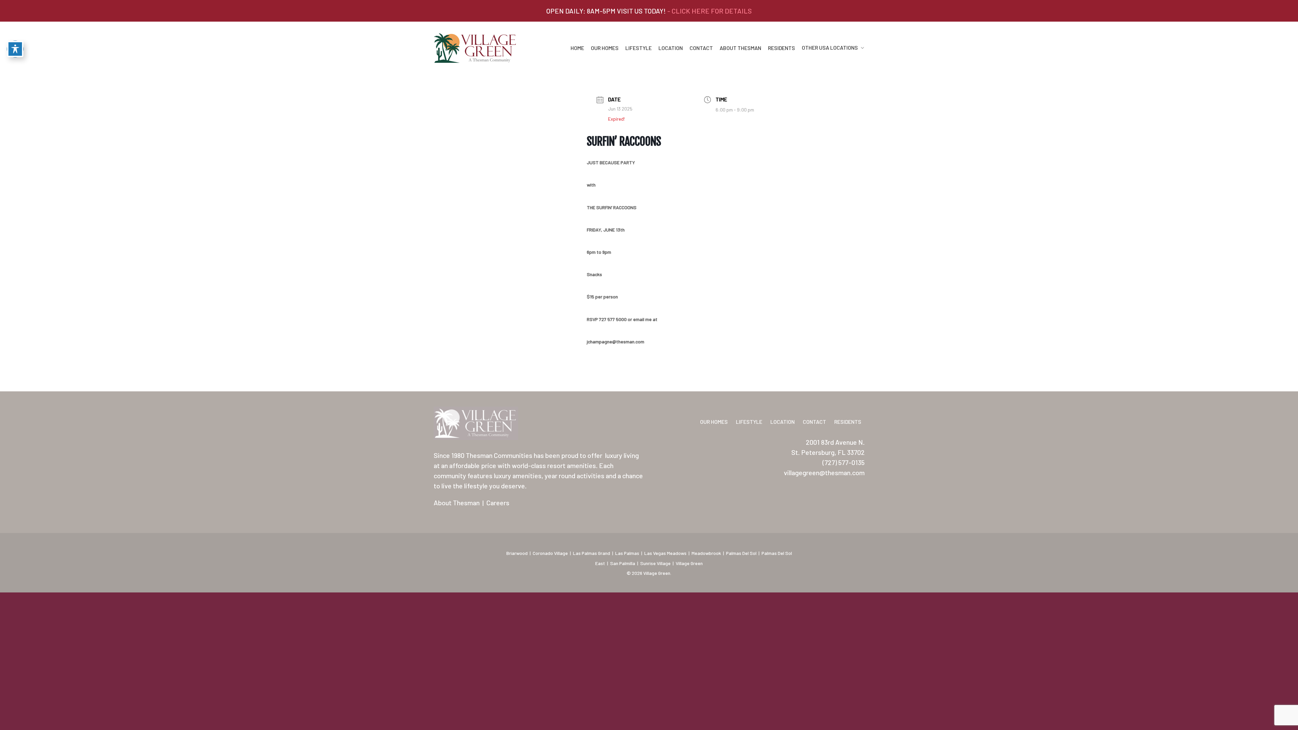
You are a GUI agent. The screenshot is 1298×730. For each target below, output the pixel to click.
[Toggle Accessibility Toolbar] (15, 49)
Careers (497, 502)
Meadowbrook (706, 553)
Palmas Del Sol (741, 553)
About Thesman (740, 48)
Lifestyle (638, 48)
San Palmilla (622, 563)
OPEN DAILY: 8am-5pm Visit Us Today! (649, 11)
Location (670, 48)
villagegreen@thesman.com (824, 472)
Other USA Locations (830, 48)
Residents (781, 48)
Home (577, 48)
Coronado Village (550, 553)
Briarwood (517, 553)
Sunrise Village (655, 563)
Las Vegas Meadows (665, 553)
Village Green (689, 563)
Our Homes (605, 48)
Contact (701, 48)
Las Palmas (627, 553)
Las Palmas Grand (591, 553)
